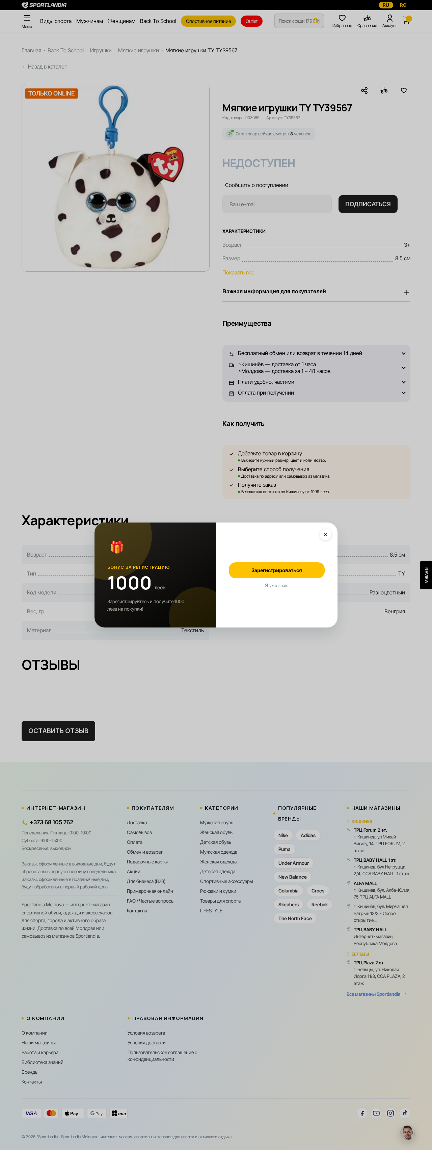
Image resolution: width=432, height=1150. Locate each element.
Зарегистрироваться (276, 570)
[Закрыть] (325, 534)
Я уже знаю (277, 585)
